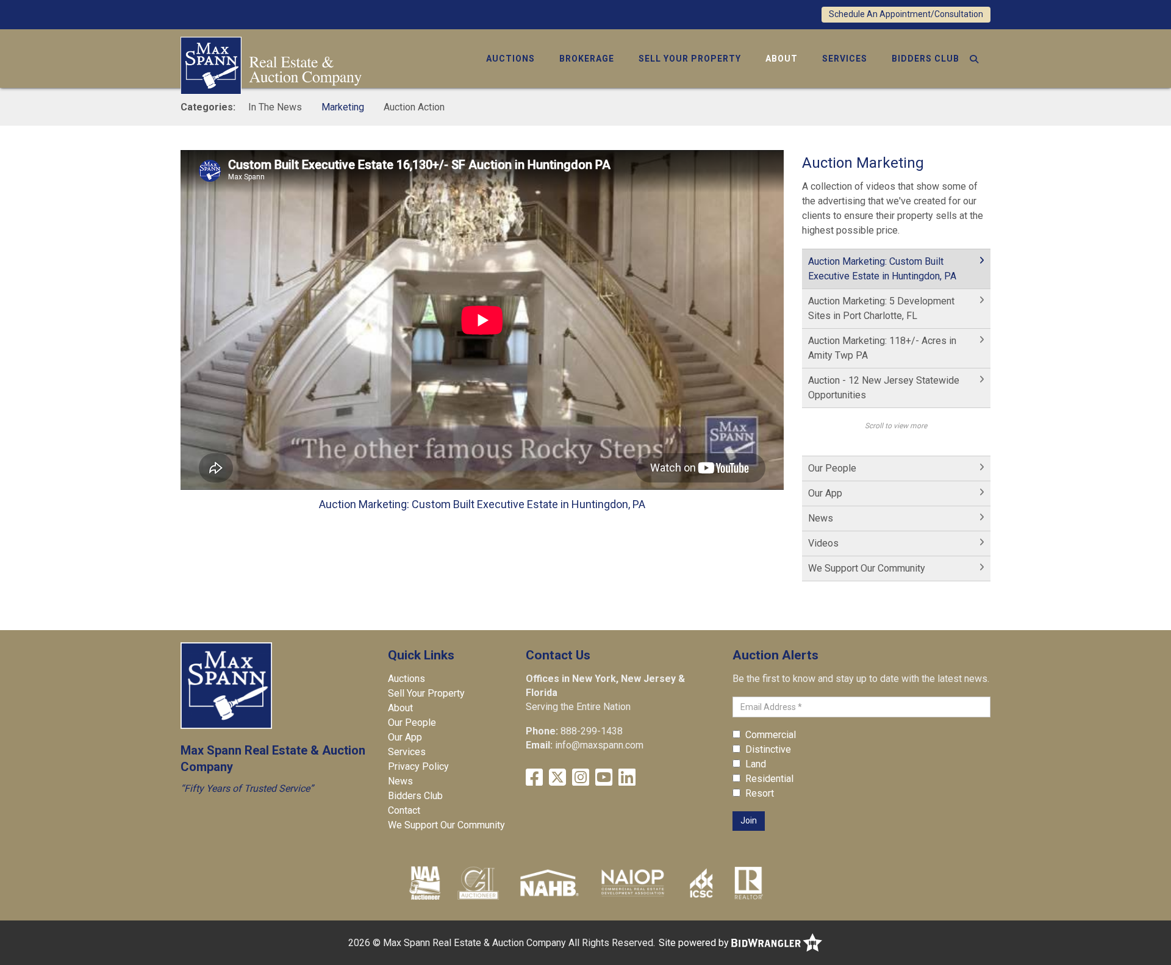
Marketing (342, 107)
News (820, 518)
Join (748, 820)
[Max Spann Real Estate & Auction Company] (271, 64)
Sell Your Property (690, 58)
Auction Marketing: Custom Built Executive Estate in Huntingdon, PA (882, 269)
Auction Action (414, 107)
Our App (825, 493)
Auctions (510, 58)
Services (844, 58)
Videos (823, 543)
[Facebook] (534, 777)
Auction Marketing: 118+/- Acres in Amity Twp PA (882, 348)
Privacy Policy (418, 766)
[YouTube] (603, 777)
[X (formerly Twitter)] (557, 777)
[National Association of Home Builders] (548, 882)
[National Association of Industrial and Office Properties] (632, 882)
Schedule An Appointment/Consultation (906, 14)
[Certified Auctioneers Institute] (478, 882)
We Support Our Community (866, 568)
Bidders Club (925, 58)
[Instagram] (580, 777)
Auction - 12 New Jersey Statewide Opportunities (883, 388)
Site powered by (695, 943)
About (781, 58)
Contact (404, 810)
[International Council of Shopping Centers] (701, 882)
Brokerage (586, 58)
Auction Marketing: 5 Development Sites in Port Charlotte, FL (881, 308)
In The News (275, 107)
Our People (832, 468)
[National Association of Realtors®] (749, 882)
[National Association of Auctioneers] (424, 882)
